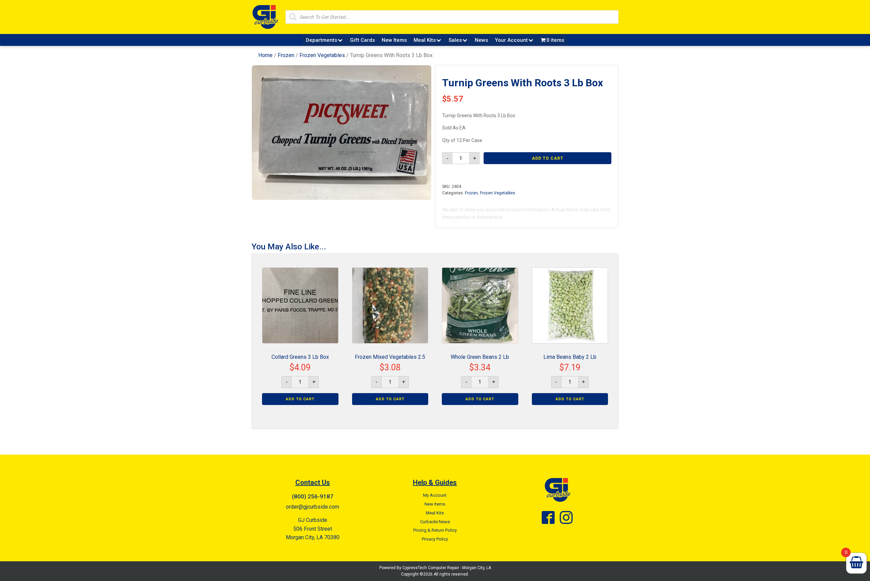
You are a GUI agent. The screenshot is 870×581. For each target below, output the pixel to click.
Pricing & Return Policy (435, 530)
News (481, 40)
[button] (420, 76)
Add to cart (547, 158)
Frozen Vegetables (322, 55)
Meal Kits (425, 40)
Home (265, 55)
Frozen (286, 55)
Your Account (511, 40)
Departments (321, 40)
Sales (455, 40)
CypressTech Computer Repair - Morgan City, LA (446, 567)
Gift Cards (362, 40)
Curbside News (435, 521)
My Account (435, 495)
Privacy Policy (435, 539)
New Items (394, 40)
